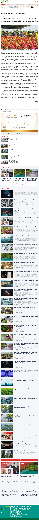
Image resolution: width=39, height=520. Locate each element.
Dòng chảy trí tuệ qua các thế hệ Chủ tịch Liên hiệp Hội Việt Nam (6, 179)
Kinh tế (18, 277)
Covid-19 (12, 67)
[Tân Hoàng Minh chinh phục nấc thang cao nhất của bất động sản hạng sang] (7, 274)
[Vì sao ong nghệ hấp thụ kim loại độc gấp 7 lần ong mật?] (7, 337)
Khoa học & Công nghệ (20, 250)
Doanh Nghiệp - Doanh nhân (22, 385)
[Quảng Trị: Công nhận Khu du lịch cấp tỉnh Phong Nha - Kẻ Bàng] (19, 173)
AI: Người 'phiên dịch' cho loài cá (21, 190)
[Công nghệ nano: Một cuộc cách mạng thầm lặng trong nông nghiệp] (7, 230)
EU (8, 94)
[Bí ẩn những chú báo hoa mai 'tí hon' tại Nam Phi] (7, 310)
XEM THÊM (19, 459)
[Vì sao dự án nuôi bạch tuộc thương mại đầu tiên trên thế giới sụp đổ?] (7, 212)
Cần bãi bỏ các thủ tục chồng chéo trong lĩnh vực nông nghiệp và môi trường (10, 482)
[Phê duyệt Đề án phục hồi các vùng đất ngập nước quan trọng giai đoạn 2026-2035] (32, 173)
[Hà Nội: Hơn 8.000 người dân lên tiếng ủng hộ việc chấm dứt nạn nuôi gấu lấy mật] (7, 203)
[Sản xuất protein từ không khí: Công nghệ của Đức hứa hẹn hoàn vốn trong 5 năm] (7, 248)
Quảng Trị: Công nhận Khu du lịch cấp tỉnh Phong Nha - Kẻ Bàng (19, 179)
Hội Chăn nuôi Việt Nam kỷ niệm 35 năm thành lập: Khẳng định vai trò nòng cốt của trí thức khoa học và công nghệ (10, 491)
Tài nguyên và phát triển (22, 286)
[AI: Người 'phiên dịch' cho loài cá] (7, 194)
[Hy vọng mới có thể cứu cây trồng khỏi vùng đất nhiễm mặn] (7, 391)
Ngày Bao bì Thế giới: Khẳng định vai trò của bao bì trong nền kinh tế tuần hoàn (29, 486)
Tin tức (18, 259)
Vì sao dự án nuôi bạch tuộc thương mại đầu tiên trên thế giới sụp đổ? (29, 4)
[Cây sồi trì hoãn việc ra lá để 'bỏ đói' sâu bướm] (7, 265)
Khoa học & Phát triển (21, 295)
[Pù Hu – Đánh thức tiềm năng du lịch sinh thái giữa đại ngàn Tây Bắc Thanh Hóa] (7, 409)
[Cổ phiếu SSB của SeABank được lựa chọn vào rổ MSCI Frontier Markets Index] (7, 301)
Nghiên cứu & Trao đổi (21, 312)
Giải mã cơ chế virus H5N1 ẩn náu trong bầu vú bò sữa (26, 316)
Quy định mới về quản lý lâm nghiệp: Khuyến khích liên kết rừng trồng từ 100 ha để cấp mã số (29, 491)
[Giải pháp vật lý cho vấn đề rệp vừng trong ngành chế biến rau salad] (7, 418)
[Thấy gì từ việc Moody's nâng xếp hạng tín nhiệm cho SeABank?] (7, 436)
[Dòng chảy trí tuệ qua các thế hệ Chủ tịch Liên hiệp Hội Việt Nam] (7, 173)
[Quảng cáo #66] (19, 6)
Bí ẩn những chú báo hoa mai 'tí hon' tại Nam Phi (24, 307)
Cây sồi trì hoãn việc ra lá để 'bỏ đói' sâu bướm (24, 262)
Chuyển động (20, 304)
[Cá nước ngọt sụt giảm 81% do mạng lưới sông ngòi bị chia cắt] (7, 283)
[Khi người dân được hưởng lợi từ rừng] (7, 454)
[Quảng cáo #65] (19, 122)
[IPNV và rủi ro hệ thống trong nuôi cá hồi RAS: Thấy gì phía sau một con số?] (7, 364)
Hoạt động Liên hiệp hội (7, 463)
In (31, 133)
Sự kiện (20, 349)
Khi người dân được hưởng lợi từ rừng (22, 450)
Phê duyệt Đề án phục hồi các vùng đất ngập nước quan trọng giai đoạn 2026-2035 (32, 179)
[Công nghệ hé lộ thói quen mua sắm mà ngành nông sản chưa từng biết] (7, 328)
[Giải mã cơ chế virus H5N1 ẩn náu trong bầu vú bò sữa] (7, 319)
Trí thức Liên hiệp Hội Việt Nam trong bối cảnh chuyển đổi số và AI (10, 495)
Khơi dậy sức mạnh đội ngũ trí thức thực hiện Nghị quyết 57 (10, 486)
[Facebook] (1, 512)
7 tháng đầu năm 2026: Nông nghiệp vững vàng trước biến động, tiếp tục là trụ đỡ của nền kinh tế (29, 495)
